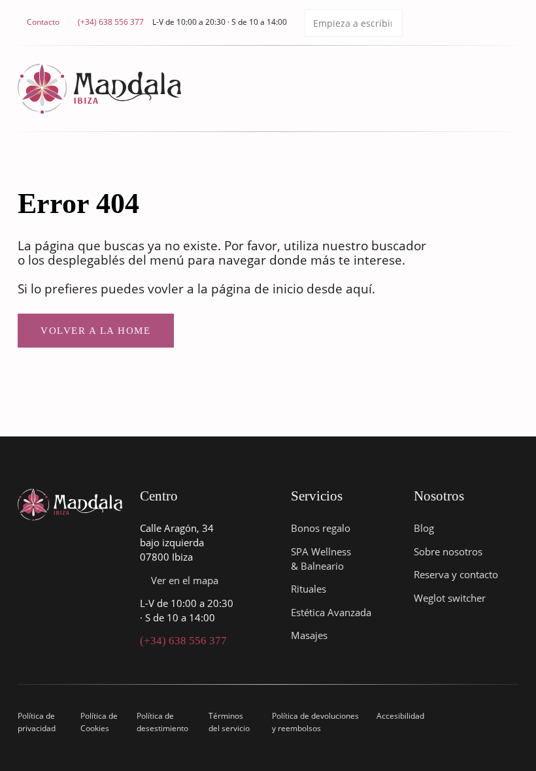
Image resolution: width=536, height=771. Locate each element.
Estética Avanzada (331, 612)
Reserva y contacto (456, 574)
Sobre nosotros (448, 551)
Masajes (309, 635)
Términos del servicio (229, 722)
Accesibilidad (400, 715)
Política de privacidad (37, 722)
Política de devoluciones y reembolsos (315, 722)
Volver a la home (95, 330)
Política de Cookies (99, 722)
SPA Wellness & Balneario (321, 558)
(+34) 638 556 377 (183, 640)
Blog (424, 527)
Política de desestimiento (162, 722)
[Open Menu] (511, 88)
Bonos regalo (320, 527)
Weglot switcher (450, 597)
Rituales (308, 588)
